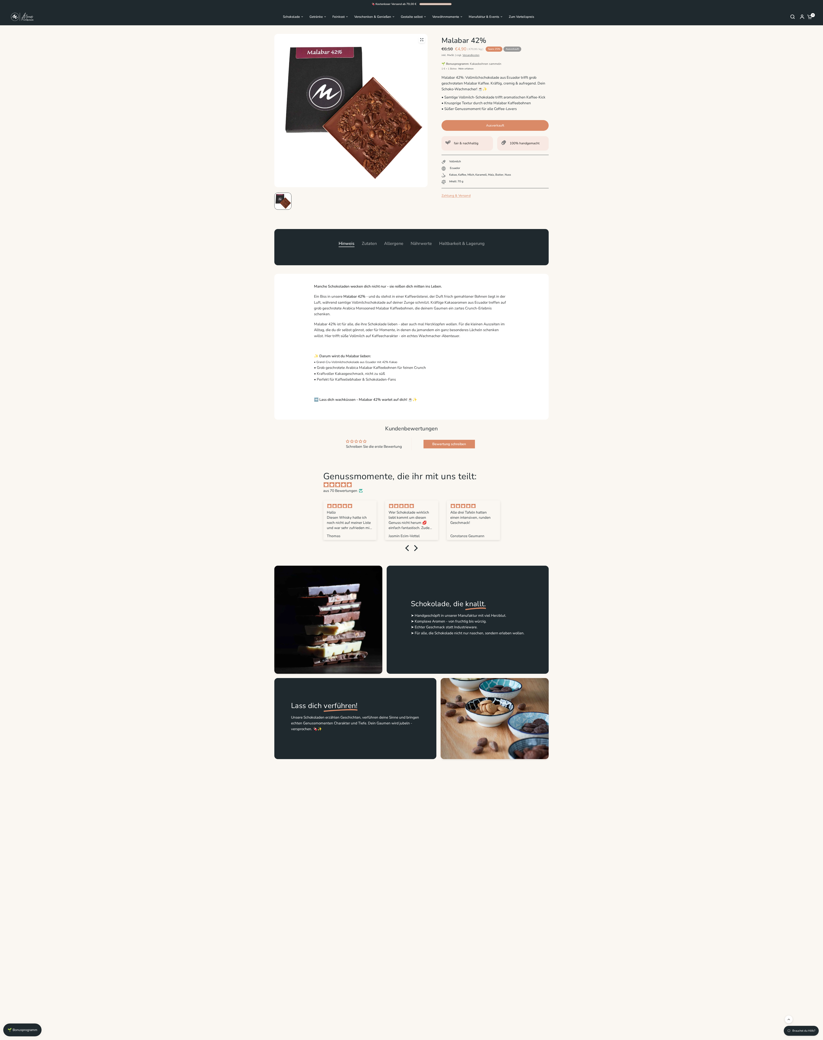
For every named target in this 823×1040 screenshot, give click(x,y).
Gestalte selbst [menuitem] (412, 17)
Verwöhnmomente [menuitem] (445, 17)
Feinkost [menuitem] (338, 17)
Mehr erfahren (465, 68)
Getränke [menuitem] (316, 17)
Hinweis (346, 243)
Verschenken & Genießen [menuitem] (372, 17)
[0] (808, 16)
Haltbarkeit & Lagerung (462, 243)
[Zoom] (422, 39)
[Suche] (792, 16)
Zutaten (369, 243)
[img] (413, 485)
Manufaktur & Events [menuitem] (484, 17)
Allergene (393, 243)
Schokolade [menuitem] (291, 17)
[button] (408, 548)
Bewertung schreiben (449, 444)
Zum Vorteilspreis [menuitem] (521, 17)
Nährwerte (421, 243)
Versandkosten (471, 55)
